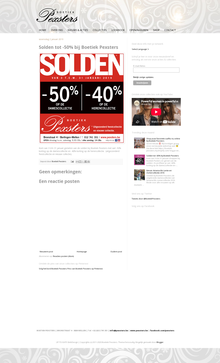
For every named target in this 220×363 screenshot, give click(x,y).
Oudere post (116, 251)
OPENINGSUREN (138, 30)
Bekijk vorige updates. (143, 77)
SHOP (156, 30)
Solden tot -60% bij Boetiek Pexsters (162, 155)
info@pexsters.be (119, 330)
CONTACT (170, 30)
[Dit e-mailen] (77, 161)
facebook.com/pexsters (162, 330)
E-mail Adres (139, 66)
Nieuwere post (46, 251)
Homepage (82, 251)
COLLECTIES (100, 30)
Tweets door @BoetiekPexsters (146, 198)
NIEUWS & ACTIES (78, 30)
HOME (42, 30)
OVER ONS (57, 30)
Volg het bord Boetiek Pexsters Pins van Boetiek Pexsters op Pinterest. (71, 268)
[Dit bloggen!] (80, 161)
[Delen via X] (82, 161)
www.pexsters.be (139, 330)
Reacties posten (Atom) (63, 256)
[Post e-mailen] (72, 161)
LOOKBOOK (118, 30)
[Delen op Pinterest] (88, 161)
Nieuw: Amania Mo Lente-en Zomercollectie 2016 (159, 171)
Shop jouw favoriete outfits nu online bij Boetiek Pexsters (163, 139)
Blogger (160, 342)
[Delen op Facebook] (85, 161)
